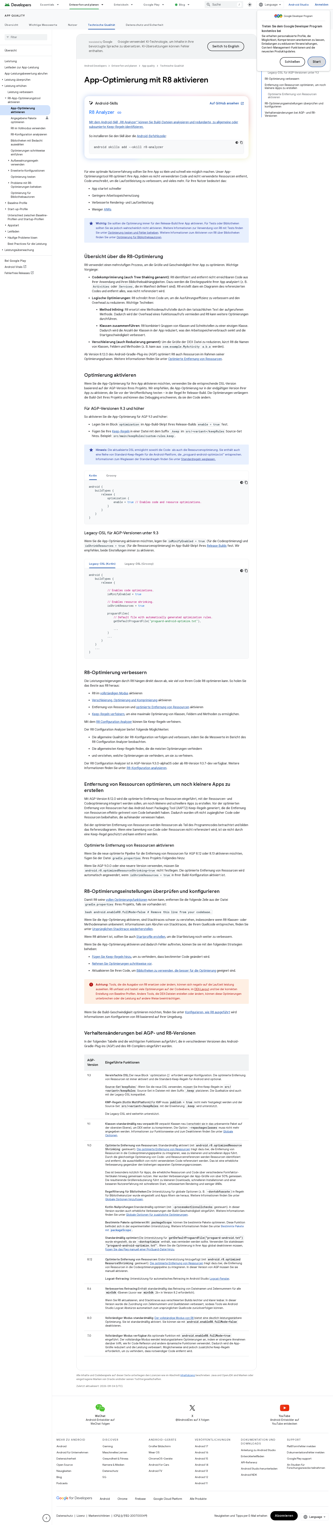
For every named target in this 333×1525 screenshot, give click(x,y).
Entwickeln (121, 4)
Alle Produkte (198, 1499)
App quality (15, 15)
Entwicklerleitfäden (252, 1456)
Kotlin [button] (93, 475)
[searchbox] (26, 37)
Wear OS (154, 1452)
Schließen (292, 62)
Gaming (108, 1446)
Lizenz (81, 1515)
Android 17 (201, 1446)
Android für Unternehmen (72, 1452)
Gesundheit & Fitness (115, 1458)
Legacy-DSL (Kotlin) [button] (102, 563)
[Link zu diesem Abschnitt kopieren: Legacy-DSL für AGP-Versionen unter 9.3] (162, 533)
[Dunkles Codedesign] (237, 142)
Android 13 (201, 1471)
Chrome (122, 1499)
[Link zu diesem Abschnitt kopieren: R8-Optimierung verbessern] (150, 673)
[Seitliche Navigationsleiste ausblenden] (46, 1518)
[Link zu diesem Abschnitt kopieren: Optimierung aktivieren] (140, 375)
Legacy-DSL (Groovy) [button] (139, 563)
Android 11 (201, 1483)
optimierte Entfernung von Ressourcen (162, 707)
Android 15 (201, 1458)
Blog (182, 4)
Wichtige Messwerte (43, 25)
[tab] (93, 475)
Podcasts (61, 1483)
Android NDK (249, 1474)
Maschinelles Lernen (115, 1452)
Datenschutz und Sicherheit (144, 25)
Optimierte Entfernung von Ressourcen (195, 359)
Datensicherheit (66, 1458)
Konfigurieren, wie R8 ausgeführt (207, 1012)
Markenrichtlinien (99, 1515)
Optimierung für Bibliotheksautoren (139, 237)
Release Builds (217, 546)
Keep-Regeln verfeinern (108, 714)
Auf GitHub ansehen (227, 103)
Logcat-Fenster (219, 1278)
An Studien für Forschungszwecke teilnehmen (306, 1466)
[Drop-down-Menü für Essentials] (59, 4)
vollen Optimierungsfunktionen (126, 900)
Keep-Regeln (121, 431)
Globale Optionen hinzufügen (124, 1199)
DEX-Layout (201, 989)
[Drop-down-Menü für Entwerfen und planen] (104, 4)
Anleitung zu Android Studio (258, 1450)
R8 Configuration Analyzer (114, 722)
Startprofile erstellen (150, 937)
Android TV (155, 1471)
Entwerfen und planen (84, 4)
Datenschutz (110, 1471)
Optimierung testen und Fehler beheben (133, 232)
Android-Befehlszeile (151, 136)
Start (317, 62)
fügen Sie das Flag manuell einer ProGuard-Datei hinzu (139, 1249)
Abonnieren (284, 1516)
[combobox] (224, 4)
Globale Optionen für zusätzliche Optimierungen (157, 1214)
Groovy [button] (111, 475)
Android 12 (201, 1477)
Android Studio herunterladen (259, 1468)
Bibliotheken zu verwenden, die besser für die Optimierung (176, 971)
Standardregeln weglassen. (198, 459)
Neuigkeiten (63, 1471)
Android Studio (298, 4)
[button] (25, 80)
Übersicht (11, 25)
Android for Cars (159, 1464)
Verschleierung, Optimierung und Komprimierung (124, 700)
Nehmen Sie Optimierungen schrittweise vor (122, 964)
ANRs (107, 209)
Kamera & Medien (113, 1464)
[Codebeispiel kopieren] (241, 142)
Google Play (151, 4)
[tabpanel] (166, 502)
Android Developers (95, 65)
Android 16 (201, 1452)
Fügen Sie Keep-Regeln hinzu (111, 957)
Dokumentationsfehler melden (306, 1452)
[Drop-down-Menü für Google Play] (165, 4)
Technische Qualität (101, 25)
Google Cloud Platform (167, 1499)
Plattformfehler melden (301, 1446)
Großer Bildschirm (160, 1446)
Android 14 (201, 1464)
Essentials (47, 4)
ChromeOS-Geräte (160, 1458)
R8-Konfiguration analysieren (146, 768)
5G (104, 1477)
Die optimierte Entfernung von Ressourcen (163, 1149)
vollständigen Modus (114, 693)
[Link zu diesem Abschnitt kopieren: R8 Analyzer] (119, 112)
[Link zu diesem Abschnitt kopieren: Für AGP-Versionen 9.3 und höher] (148, 409)
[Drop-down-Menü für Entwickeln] (133, 4)
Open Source (64, 1464)
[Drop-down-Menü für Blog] (190, 4)
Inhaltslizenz (187, 1375)
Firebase (140, 1499)
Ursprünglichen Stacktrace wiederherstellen (122, 929)
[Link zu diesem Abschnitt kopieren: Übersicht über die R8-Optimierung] (167, 257)
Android (61, 1446)
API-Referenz (249, 1462)
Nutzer (72, 25)
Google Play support (299, 1458)
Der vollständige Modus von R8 (174, 1318)
